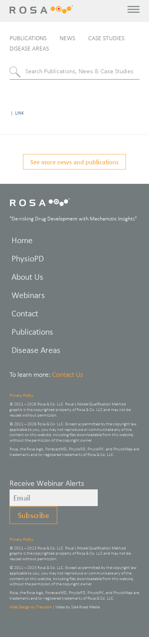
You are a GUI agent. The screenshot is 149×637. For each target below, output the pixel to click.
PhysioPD (28, 258)
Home (22, 240)
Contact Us (67, 374)
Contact (25, 313)
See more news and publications (74, 162)
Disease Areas (29, 48)
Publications (28, 38)
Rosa (42, 9)
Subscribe (33, 515)
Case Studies (106, 38)
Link (19, 113)
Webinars (28, 295)
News (67, 38)
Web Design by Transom (31, 606)
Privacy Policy (21, 395)
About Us (27, 276)
